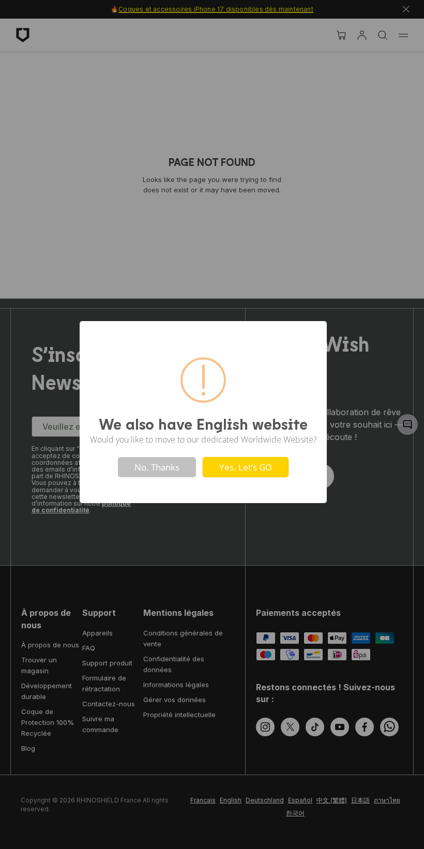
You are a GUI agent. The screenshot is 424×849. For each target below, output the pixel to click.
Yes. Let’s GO (245, 467)
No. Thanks (156, 467)
